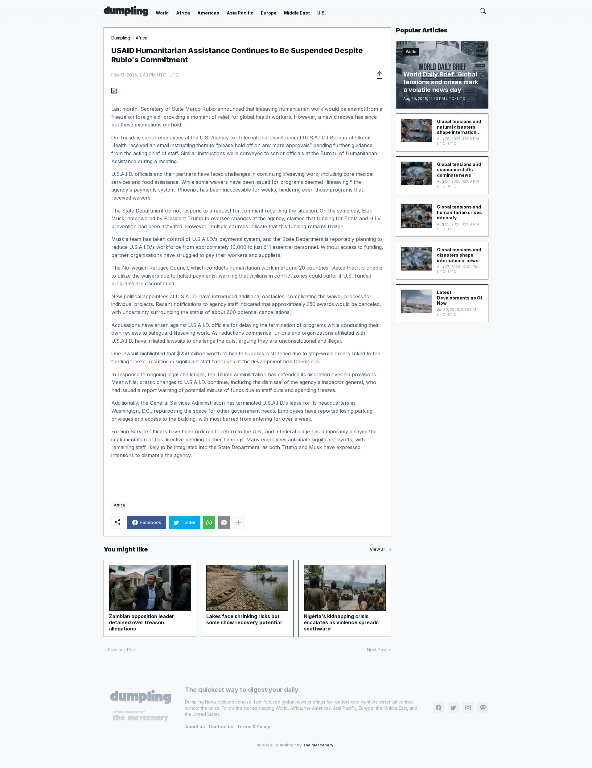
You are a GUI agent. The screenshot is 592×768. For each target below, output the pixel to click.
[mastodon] (482, 707)
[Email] (224, 522)
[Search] (482, 11)
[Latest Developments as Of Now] (416, 301)
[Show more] (238, 522)
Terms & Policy (253, 726)
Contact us (221, 726)
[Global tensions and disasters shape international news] (416, 258)
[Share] (377, 75)
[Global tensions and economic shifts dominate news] (416, 173)
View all (377, 549)
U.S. (321, 12)
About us (195, 726)
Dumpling (120, 37)
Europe (269, 12)
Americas (208, 12)
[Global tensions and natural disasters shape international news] (416, 130)
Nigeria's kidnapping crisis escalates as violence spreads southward (341, 622)
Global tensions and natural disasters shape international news (459, 127)
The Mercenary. (319, 745)
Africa (183, 12)
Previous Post (122, 649)
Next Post (377, 649)
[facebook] (438, 707)
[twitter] (453, 707)
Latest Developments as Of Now (459, 298)
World (162, 12)
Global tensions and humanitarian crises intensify (459, 212)
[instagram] (468, 707)
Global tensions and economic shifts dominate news (459, 170)
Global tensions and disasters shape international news (459, 255)
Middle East (297, 12)
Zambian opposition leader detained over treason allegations (141, 622)
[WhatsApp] (209, 522)
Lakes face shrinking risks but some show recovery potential (244, 619)
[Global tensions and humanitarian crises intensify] (416, 216)
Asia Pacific (240, 12)
